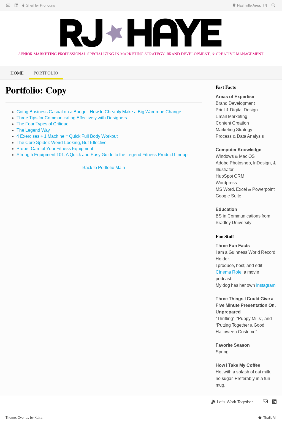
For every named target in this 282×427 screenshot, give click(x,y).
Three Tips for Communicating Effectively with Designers (72, 117)
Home (17, 73)
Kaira (38, 418)
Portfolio (46, 73)
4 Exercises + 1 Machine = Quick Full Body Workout (67, 136)
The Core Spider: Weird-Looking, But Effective (62, 142)
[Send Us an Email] (8, 5)
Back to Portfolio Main (103, 167)
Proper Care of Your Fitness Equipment (55, 148)
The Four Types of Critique (43, 124)
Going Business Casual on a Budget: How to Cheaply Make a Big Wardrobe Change (99, 111)
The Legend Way (33, 130)
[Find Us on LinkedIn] (16, 5)
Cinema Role (229, 272)
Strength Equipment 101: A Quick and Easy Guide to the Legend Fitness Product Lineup (102, 154)
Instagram (265, 285)
